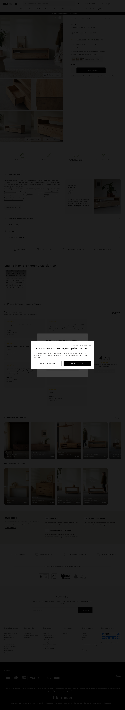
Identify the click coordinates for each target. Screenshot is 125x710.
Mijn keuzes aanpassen (47, 363)
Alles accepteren (77, 363)
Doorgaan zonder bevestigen (81, 345)
